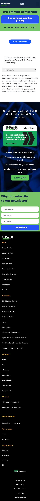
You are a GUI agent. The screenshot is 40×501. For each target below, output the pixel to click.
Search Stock (6, 248)
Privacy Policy (20, 484)
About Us (5, 370)
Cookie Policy (20, 493)
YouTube (5, 460)
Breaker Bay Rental (8, 306)
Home (4, 359)
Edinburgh (5, 439)
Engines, (7, 62)
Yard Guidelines (7, 391)
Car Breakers (6, 258)
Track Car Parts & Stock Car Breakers (15, 343)
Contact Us (6, 375)
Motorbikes (6, 327)
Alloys (13, 62)
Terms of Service (20, 480)
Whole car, (18, 60)
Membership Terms (20, 497)
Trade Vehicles (7, 279)
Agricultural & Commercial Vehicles (14, 338)
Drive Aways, (27, 60)
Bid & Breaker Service (9, 301)
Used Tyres (6, 285)
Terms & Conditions (20, 489)
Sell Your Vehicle (8, 317)
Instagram (5, 455)
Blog (3, 465)
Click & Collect (7, 253)
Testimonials (6, 386)
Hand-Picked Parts (8, 311)
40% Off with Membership (11, 402)
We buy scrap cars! (8, 416)
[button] (37, 4)
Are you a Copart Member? (11, 407)
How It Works (7, 380)
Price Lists (5, 290)
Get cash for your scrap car (11, 423)
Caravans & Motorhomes (10, 332)
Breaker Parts (7, 264)
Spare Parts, (9, 60)
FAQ (3, 365)
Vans (4, 322)
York (3, 434)
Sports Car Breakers (9, 274)
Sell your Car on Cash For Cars (12, 348)
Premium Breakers (8, 269)
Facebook (5, 451)
